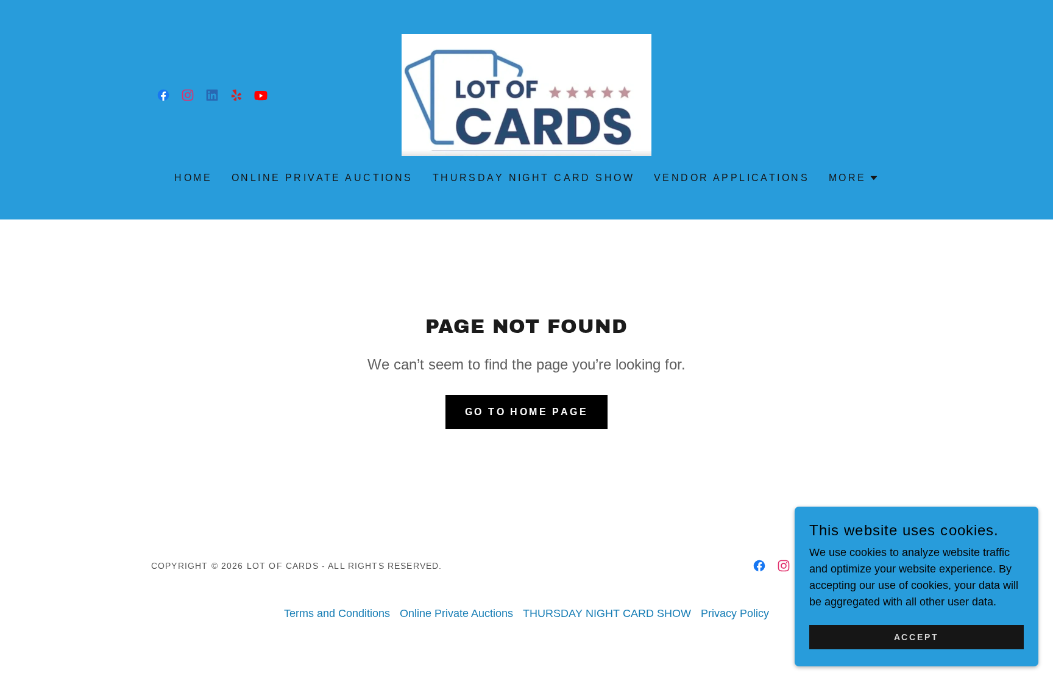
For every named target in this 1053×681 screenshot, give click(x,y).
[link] (163, 95)
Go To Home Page (526, 412)
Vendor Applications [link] (731, 178)
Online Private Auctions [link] (322, 178)
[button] (854, 178)
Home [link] (193, 178)
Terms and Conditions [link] (337, 613)
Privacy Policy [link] (735, 613)
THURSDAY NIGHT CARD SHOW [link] (533, 178)
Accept (917, 637)
